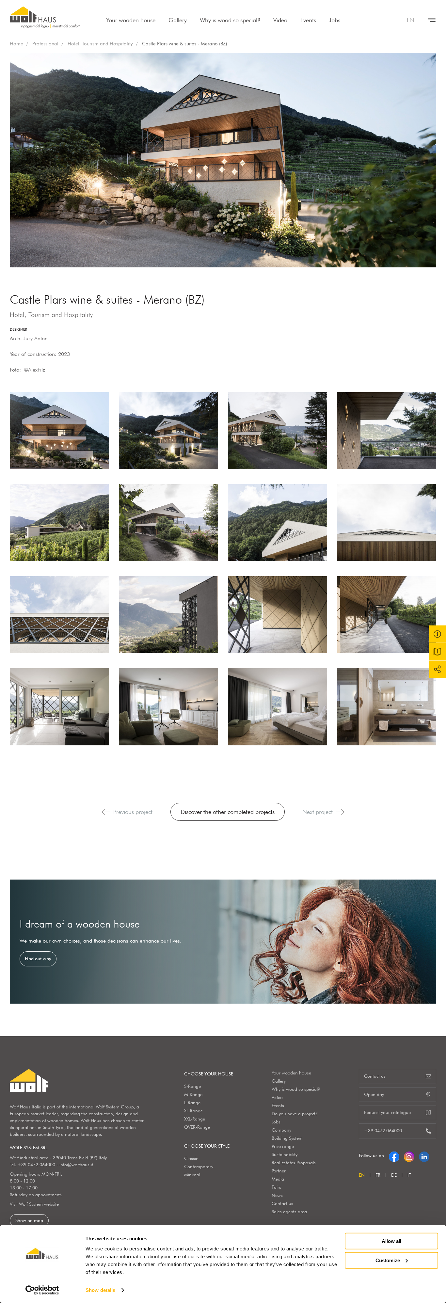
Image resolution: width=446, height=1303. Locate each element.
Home (16, 44)
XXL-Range (194, 1118)
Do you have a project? (295, 1113)
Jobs (334, 20)
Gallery (177, 20)
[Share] (437, 669)
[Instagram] (409, 1155)
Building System (287, 1138)
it (409, 1175)
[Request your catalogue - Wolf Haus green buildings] (437, 651)
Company (281, 1130)
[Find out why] (223, 942)
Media (278, 1179)
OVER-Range (197, 1127)
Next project (317, 811)
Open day (374, 1094)
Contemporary (198, 1166)
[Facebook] (394, 1155)
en (410, 20)
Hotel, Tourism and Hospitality (100, 44)
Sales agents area (289, 1211)
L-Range (192, 1102)
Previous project (132, 811)
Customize (387, 1260)
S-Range (192, 1086)
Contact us (282, 1203)
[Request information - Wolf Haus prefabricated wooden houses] (437, 634)
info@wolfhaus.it (76, 1164)
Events (308, 20)
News (277, 1195)
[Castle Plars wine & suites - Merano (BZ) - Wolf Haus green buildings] (59, 430)
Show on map (29, 1220)
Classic (191, 1158)
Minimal (192, 1174)
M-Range (193, 1094)
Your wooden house (130, 20)
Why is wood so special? (230, 20)
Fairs (276, 1187)
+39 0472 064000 (36, 1164)
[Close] (428, 20)
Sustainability (284, 1154)
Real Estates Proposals (294, 1162)
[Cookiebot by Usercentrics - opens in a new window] (42, 1290)
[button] (106, 812)
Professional (45, 44)
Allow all (391, 1241)
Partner (279, 1170)
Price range (283, 1146)
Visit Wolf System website (34, 1204)
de (394, 1175)
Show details (100, 1290)
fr (377, 1175)
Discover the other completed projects (228, 811)
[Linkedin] (424, 1155)
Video (280, 20)
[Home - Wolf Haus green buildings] (45, 17)
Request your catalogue (387, 1112)
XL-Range (193, 1110)
